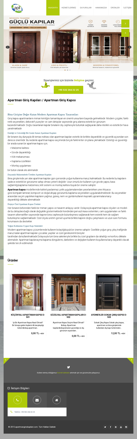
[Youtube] (121, 427)
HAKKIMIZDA (101, 8)
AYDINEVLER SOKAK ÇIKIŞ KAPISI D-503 (109, 316)
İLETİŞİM (127, 8)
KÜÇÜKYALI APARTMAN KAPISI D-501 (28, 316)
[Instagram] (126, 427)
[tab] (17, 400)
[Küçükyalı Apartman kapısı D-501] (31, 276)
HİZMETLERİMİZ (69, 8)
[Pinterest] (116, 427)
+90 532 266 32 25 (68, 89)
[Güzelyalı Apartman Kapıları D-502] (71, 276)
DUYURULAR (86, 8)
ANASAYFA (53, 8)
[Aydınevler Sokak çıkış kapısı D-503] (112, 276)
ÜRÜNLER (115, 8)
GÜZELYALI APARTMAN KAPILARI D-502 (68, 316)
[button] (125, 33)
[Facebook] (110, 427)
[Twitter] (105, 427)
